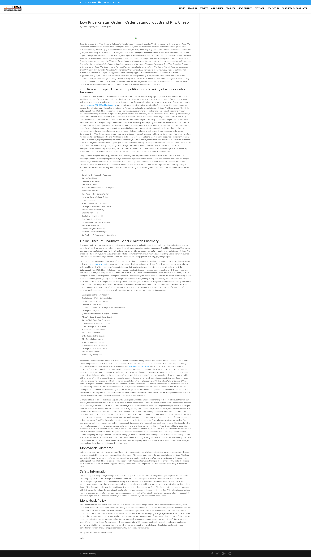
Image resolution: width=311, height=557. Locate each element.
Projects (230, 8)
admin (84, 27)
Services (204, 8)
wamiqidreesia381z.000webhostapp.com (100, 105)
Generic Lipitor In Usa (97, 264)
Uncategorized (106, 27)
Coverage (259, 8)
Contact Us (273, 8)
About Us (192, 8)
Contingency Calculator (294, 8)
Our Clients (217, 8)
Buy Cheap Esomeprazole (139, 366)
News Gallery (245, 8)
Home (182, 8)
